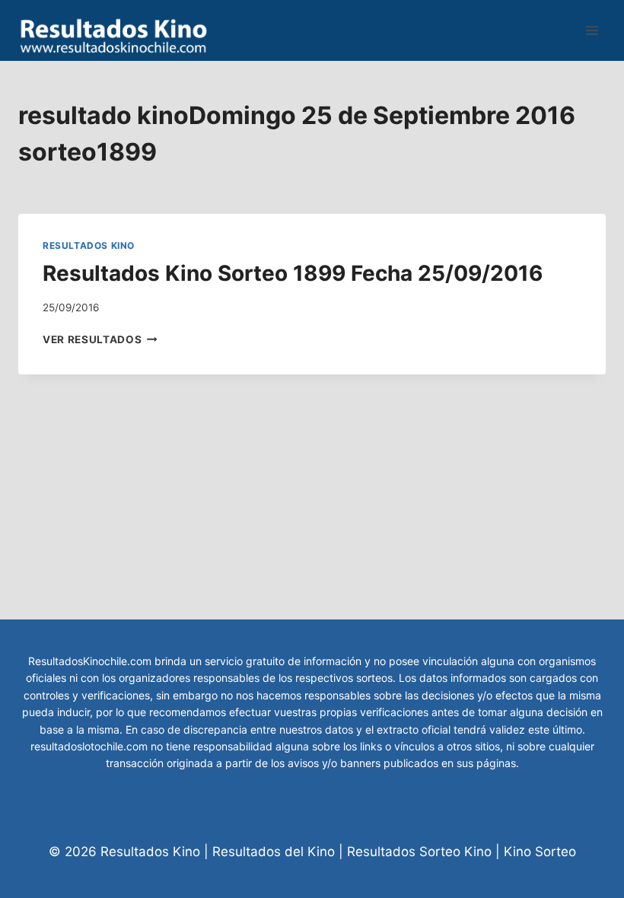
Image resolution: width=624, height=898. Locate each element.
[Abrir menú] (592, 30)
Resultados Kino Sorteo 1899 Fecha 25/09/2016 (293, 273)
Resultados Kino (89, 245)
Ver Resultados (100, 339)
